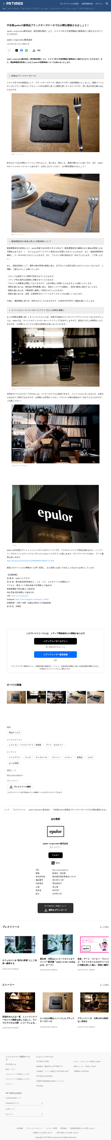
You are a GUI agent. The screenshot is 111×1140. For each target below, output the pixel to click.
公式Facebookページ (13, 1098)
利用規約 (63, 1128)
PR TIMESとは (11, 1064)
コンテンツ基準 (51, 1128)
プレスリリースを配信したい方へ (18, 1079)
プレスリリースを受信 (69, 3)
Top (3, 8)
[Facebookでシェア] (21, 50)
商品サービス (14, 733)
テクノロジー (13, 8)
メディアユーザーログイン (55, 641)
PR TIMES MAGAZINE (44, 1076)
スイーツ (56, 757)
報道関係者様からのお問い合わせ (82, 1128)
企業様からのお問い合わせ (42, 1132)
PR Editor (39, 1086)
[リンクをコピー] (39, 50)
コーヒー (68, 757)
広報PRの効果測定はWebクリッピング (50, 1081)
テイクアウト (14, 757)
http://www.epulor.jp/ (20, 596)
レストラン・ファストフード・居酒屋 (25, 745)
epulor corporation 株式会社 (39, 810)
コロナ (90, 757)
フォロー (55, 855)
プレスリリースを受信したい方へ (18, 1074)
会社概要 (20, 1128)
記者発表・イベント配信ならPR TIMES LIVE (52, 1071)
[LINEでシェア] (26, 50)
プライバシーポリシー (34, 1128)
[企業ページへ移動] (55, 832)
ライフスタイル (86, 8)
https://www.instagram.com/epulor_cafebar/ (32, 599)
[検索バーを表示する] (107, 3)
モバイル (26, 8)
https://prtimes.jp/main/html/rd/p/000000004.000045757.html (30, 561)
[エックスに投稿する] (16, 50)
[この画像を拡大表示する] (16, 697)
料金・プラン (10, 1069)
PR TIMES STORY (42, 1061)
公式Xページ (10, 1109)
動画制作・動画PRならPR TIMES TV (49, 1066)
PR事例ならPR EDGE (81, 1071)
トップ (6, 810)
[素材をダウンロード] (34, 50)
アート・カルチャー (54, 745)
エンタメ (44, 8)
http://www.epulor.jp (15, 775)
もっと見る (104, 927)
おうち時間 (13, 763)
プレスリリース (19, 810)
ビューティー (57, 8)
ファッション (71, 8)
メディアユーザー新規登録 (55, 654)
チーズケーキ (41, 757)
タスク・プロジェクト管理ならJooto (87, 1061)
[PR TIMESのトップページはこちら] (14, 3)
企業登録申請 (87, 3)
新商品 (80, 757)
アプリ (35, 8)
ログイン (99, 3)
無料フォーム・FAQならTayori (85, 1066)
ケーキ (28, 757)
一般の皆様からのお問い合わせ (67, 1132)
